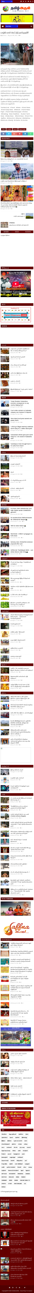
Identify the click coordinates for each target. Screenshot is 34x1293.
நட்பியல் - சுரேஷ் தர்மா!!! (17, 488)
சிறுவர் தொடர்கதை (6, 1150)
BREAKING (20, 1173)
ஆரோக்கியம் (4, 1137)
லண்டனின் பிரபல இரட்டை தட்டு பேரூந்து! (22, 713)
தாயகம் (15, 129)
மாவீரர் (3, 1167)
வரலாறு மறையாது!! (16, 656)
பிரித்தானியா (19, 1160)
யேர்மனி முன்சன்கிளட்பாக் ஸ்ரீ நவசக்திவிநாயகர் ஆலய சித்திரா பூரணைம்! (20, 978)
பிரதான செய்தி (22, 129)
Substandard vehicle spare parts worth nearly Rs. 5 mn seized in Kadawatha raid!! (22, 436)
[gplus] (26, 1)
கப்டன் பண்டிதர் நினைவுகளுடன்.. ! (20, 872)
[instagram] (32, 1)
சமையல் (29, 1147)
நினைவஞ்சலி (4, 1157)
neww (16, 1180)
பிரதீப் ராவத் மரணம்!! (16, 1086)
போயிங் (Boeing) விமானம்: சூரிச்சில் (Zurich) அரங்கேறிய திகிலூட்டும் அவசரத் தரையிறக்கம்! (21, 722)
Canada (28, 1173)
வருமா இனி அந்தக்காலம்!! (18, 640)
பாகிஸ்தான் (20, 1157)
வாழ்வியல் (4, 1170)
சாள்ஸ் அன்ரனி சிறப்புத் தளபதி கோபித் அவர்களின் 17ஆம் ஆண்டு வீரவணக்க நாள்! (21, 824)
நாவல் (23, 1154)
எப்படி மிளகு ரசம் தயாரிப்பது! (18, 365)
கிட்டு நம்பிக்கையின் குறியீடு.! (19, 864)
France (23, 1177)
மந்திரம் (11, 1163)
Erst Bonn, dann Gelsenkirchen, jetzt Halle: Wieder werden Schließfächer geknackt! (21, 510)
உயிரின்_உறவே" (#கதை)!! (17, 632)
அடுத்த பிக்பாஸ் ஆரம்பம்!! (18, 1061)
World (3, 1187)
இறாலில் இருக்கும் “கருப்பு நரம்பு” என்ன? (21, 389)
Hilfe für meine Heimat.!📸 (18, 526)
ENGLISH (11, 1177)
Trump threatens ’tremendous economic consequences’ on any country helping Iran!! (20, 403)
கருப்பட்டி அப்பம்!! (15, 381)
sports (4, 1183)
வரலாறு (30, 1167)
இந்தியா (3, 1140)
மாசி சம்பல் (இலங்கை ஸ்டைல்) (19, 373)
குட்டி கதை (22, 1147)
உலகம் (25, 1140)
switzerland (18, 1183)
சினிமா (14, 1150)
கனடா (3, 1147)
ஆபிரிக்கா (21, 1134)
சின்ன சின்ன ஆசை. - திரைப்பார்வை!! (21, 1078)
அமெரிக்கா (4, 1134)
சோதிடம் (3, 1154)
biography (12, 1173)
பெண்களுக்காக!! (15, 624)
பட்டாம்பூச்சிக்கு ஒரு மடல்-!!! (18, 480)
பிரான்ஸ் (12, 1160)
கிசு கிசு (15, 1147)
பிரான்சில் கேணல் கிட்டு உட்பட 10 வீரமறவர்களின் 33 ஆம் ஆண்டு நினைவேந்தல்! (20, 1013)
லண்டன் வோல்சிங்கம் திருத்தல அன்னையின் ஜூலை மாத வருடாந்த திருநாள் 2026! (20, 741)
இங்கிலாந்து (24, 1137)
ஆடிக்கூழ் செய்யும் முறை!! (18, 357)
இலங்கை (9, 1140)
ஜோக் (22, 1170)
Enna (17, 1177)
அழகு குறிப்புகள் (12, 1134)
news (10, 1180)
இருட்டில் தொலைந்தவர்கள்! (18, 456)
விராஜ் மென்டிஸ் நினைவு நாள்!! (19, 1203)
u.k (25, 1183)
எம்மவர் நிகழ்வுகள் (6, 1144)
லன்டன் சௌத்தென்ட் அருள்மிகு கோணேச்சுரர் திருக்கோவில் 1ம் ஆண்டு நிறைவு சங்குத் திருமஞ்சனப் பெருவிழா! (21, 969)
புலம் (26, 1160)
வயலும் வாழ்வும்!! (15, 464)
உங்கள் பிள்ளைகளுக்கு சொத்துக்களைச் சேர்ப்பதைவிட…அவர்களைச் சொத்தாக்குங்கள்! (22, 616)
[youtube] (28, 1)
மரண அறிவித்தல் (19, 1163)
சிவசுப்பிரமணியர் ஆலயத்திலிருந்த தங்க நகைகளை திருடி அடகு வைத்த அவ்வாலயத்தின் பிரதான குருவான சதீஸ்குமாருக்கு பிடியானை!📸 (16, 204)
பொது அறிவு (4, 1163)
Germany (4, 1180)
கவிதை (25, 1144)
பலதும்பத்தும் (12, 1157)
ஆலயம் (11, 1137)
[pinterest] (31, 1)
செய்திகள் (9, 129)
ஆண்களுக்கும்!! (15, 496)
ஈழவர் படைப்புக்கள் (18, 1140)
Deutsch (4, 1177)
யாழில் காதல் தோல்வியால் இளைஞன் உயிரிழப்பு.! (14, 181)
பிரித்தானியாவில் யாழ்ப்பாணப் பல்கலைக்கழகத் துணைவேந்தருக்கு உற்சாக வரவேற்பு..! (20, 731)
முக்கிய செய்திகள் (11, 1167)
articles (4, 1173)
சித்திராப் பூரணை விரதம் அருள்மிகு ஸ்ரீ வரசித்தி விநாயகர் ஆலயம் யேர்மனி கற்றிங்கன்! (21, 987)
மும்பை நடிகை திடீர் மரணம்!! (18, 1053)
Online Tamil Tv (25, 1180)
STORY (10, 1183)
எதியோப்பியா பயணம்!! (17, 648)
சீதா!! (12, 472)
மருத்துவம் (27, 1163)
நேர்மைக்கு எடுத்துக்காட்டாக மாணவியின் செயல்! (14, 159)
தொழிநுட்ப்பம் (17, 1154)
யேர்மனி (19, 1167)
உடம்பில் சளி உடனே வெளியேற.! (19, 594)
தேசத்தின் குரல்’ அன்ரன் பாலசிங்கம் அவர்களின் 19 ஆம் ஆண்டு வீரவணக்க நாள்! (21, 882)
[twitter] (23, 1)
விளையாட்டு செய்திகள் (13, 1170)
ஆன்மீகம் (17, 1137)
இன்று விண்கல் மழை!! (17, 770)
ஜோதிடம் (28, 1170)
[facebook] (21, 1)
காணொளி (9, 1147)
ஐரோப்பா (14, 1144)
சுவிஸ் (19, 1150)
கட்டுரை (20, 1144)
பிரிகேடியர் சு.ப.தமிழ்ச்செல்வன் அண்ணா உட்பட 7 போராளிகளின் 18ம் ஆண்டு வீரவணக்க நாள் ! (22, 891)
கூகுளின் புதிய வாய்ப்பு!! (17, 778)
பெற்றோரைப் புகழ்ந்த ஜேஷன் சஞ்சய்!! (21, 1094)
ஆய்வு (27, 1134)
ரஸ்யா (25, 1167)
